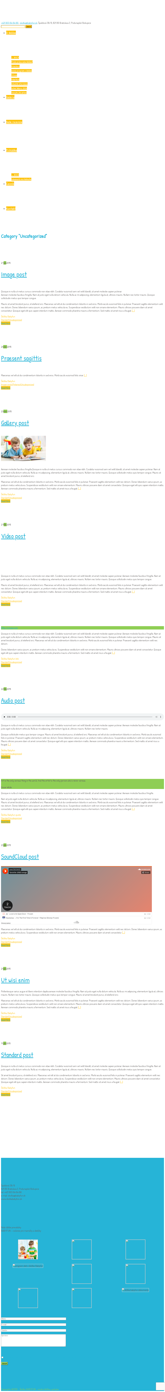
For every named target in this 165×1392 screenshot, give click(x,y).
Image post (14, 274)
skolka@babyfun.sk (28, 22)
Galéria (10, 97)
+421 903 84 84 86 (10, 22)
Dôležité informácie (19, 83)
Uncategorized (15, 319)
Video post (13, 536)
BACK (15, 57)
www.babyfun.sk (49, 1230)
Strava (14, 75)
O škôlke (11, 33)
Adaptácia (15, 79)
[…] (133, 310)
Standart (5, 319)
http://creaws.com (9, 628)
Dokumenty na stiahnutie (21, 179)
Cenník (10, 184)
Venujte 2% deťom (19, 92)
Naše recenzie (14, 122)
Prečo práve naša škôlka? (22, 61)
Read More (5, 323)
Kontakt (10, 208)
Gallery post (15, 422)
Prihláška (11, 150)
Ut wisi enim (15, 980)
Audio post (13, 700)
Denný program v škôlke (21, 70)
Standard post (17, 1054)
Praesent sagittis (21, 358)
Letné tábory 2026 (19, 88)
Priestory (15, 66)
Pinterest (16, 384)
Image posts (6, 384)
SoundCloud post (20, 856)
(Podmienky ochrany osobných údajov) (18, 1351)
